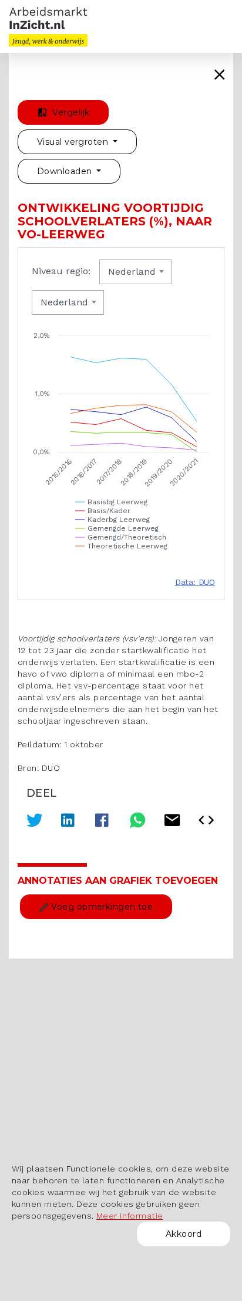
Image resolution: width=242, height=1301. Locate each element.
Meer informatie (129, 1215)
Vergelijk (69, 112)
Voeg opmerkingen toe (101, 906)
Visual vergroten (73, 142)
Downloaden (66, 171)
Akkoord (183, 1234)
